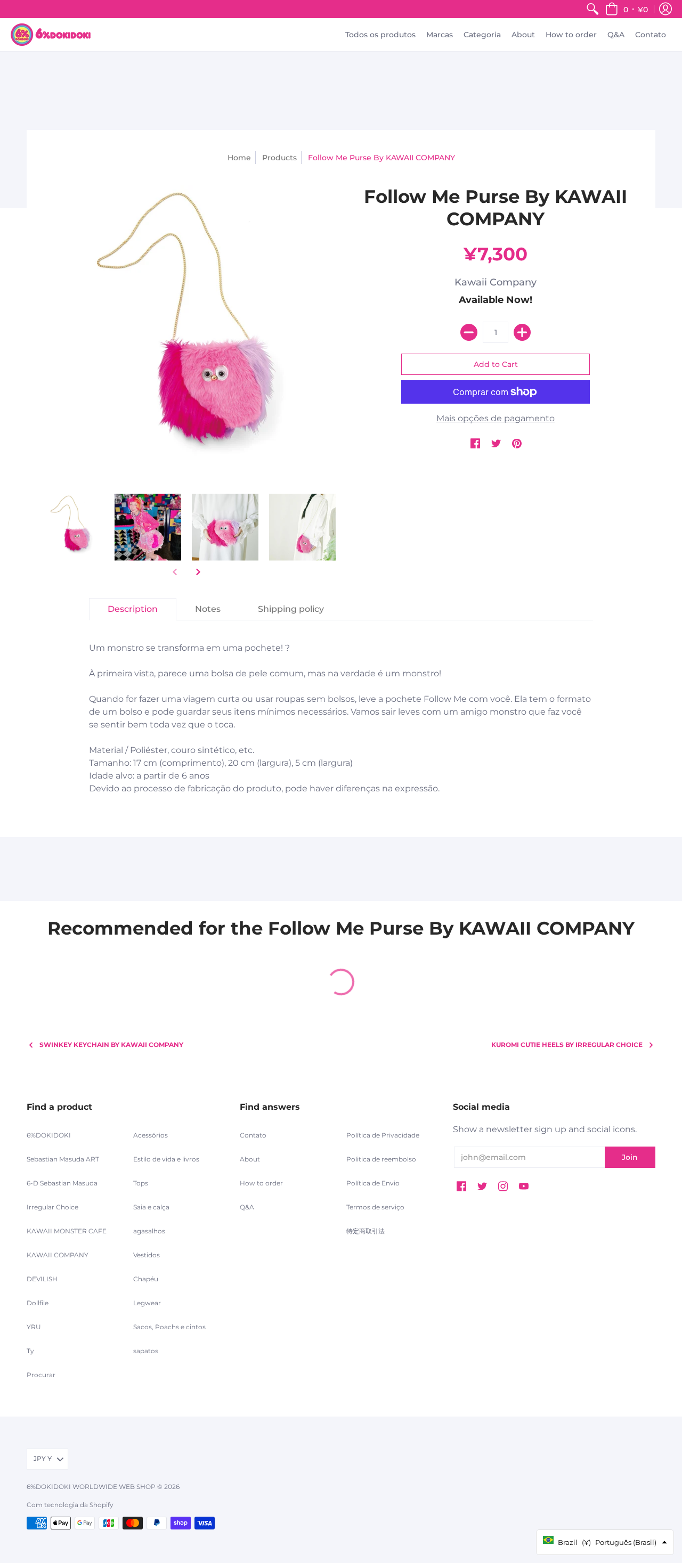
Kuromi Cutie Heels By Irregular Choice (567, 1045)
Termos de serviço (375, 1207)
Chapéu (145, 1279)
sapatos (145, 1351)
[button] (626, 9)
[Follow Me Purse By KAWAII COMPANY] (70, 527)
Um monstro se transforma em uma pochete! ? (340, 718)
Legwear (147, 1303)
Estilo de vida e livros (166, 1159)
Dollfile (37, 1303)
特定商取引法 (365, 1231)
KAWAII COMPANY (57, 1255)
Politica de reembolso (381, 1159)
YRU (34, 1327)
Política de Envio (373, 1183)
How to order (261, 1183)
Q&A (247, 1207)
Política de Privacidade (382, 1135)
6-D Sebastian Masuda (62, 1183)
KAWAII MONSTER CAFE (67, 1231)
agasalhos (149, 1231)
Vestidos (146, 1255)
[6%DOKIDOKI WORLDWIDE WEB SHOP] (51, 34)
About (250, 1159)
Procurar (41, 1375)
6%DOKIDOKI (49, 1135)
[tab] (132, 609)
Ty (30, 1351)
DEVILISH (42, 1279)
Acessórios (150, 1135)
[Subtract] (468, 332)
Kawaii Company (495, 282)
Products (279, 157)
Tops (140, 1183)
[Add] (522, 332)
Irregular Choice (52, 1207)
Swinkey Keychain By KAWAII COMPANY (111, 1045)
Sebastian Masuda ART (63, 1159)
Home (239, 157)
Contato (253, 1135)
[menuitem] (592, 9)
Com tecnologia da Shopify (70, 1505)
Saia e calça (151, 1207)
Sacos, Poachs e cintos (169, 1327)
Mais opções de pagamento (495, 418)
